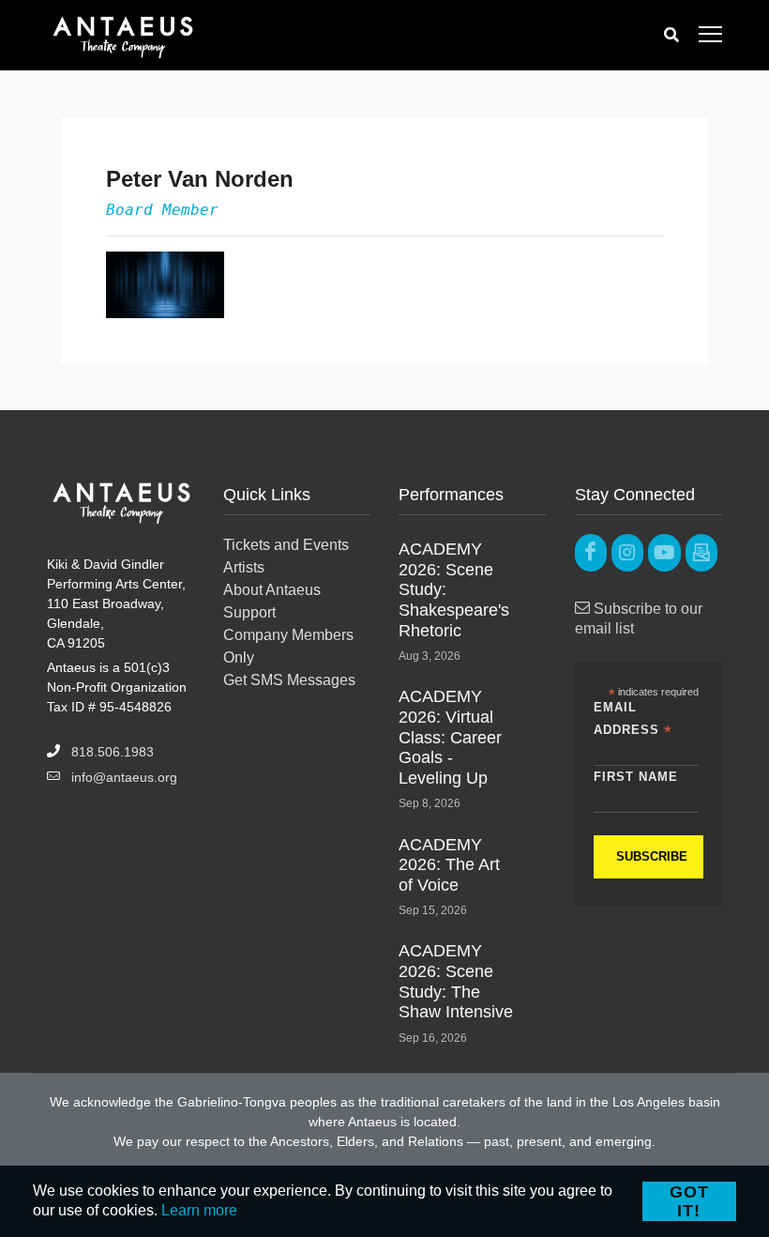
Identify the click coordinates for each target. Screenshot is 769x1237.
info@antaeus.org (124, 777)
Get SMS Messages (289, 680)
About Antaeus (272, 590)
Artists (243, 567)
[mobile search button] (671, 36)
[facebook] (591, 553)
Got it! (689, 1201)
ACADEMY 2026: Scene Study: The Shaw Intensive (456, 981)
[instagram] (627, 553)
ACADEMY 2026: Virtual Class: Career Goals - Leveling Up (450, 736)
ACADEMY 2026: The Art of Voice (449, 864)
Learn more (199, 1210)
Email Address (633, 720)
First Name (636, 777)
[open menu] (710, 35)
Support (249, 612)
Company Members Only (288, 646)
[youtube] (664, 553)
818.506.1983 (112, 751)
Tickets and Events (286, 545)
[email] (701, 553)
